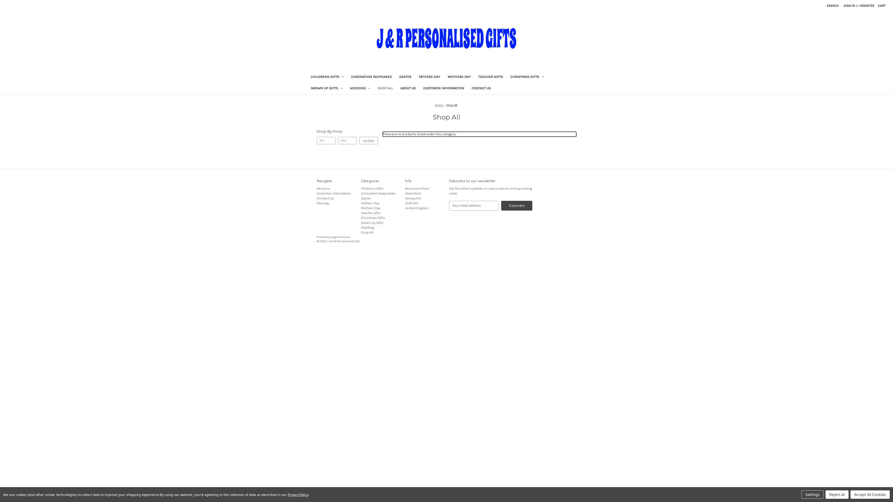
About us (408, 88)
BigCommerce (341, 237)
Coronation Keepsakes (371, 77)
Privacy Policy (298, 494)
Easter (405, 77)
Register (867, 6)
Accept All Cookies (870, 494)
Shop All (385, 88)
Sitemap (323, 203)
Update (368, 140)
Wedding (358, 88)
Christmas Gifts (524, 77)
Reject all (837, 494)
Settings (812, 494)
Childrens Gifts (325, 77)
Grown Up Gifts (324, 88)
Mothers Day (459, 77)
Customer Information (443, 88)
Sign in (849, 6)
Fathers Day (429, 77)
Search (833, 6)
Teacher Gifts (490, 77)
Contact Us (481, 88)
